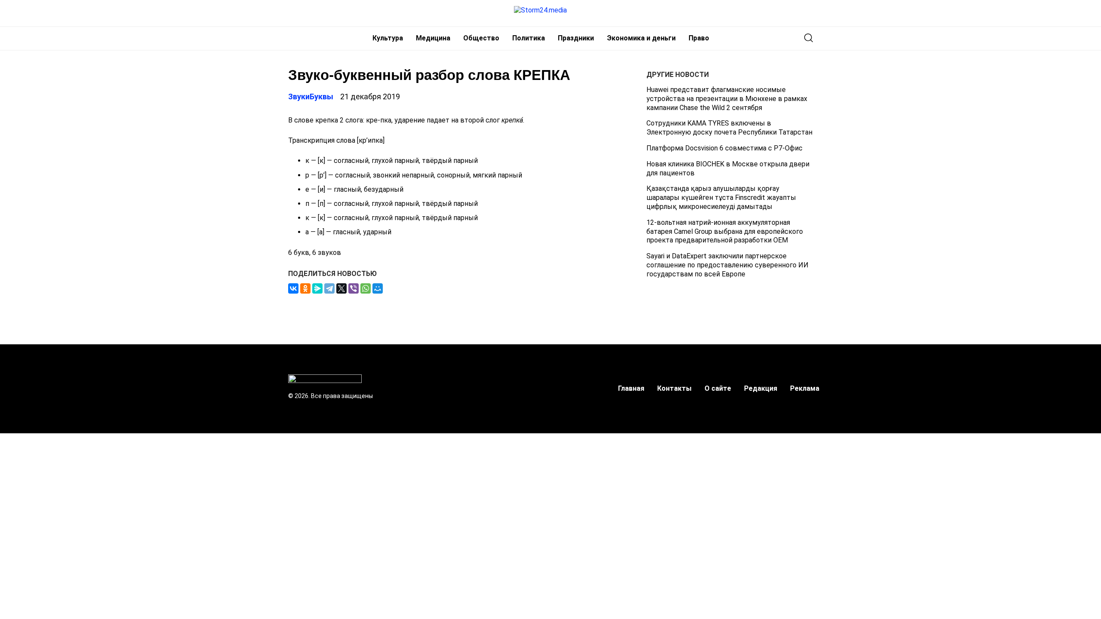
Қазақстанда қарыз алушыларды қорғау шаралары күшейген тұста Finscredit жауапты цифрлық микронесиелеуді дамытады (721, 197)
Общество (481, 38)
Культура (387, 38)
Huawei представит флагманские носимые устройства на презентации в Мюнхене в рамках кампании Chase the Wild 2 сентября (726, 99)
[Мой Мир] (377, 288)
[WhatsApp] (365, 288)
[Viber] (353, 288)
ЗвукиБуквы (310, 96)
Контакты (674, 388)
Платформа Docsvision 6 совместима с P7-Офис (724, 148)
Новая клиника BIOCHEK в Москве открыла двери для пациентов (727, 168)
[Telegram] (329, 288)
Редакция (760, 388)
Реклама (804, 388)
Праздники (576, 38)
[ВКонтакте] (293, 288)
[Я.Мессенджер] (317, 288)
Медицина (433, 38)
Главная (631, 388)
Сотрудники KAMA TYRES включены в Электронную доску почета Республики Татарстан (729, 127)
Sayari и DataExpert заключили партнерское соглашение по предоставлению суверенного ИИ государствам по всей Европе (727, 265)
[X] (341, 288)
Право (699, 38)
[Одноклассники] (305, 288)
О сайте (717, 388)
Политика (528, 38)
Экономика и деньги (641, 38)
